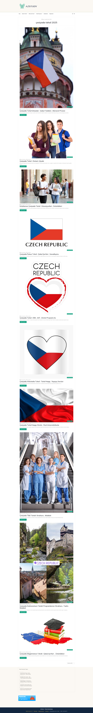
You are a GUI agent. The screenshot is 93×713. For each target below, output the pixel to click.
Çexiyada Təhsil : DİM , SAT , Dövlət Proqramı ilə (38, 318)
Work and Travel (31, 13)
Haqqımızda (51, 13)
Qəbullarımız (46, 13)
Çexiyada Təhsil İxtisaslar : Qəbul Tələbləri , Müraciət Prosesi (42, 111)
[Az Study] (28, 6)
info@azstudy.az (41, 711)
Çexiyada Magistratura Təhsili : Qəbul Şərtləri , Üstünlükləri (42, 654)
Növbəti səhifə (69, 663)
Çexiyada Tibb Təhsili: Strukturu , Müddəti (35, 516)
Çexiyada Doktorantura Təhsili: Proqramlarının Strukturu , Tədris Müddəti (44, 607)
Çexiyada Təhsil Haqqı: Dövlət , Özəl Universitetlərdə (39, 425)
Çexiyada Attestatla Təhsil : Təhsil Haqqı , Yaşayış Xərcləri (41, 381)
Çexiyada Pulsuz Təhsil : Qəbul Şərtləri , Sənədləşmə (39, 254)
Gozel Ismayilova (23, 109)
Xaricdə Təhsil (24, 13)
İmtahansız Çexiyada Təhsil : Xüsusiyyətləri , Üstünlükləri (41, 206)
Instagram (47, 711)
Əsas (19, 13)
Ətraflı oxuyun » (23, 114)
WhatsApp (35, 711)
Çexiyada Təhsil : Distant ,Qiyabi (32, 161)
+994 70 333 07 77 (29, 711)
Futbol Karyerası (39, 13)
